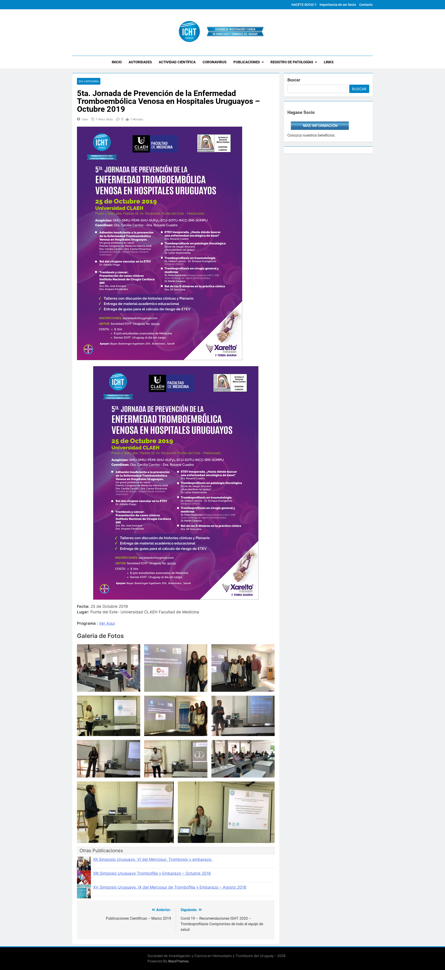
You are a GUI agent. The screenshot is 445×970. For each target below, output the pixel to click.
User (85, 119)
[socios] (319, 130)
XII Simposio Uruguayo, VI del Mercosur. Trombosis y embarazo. (152, 859)
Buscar (293, 79)
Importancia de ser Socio (338, 4)
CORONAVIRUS (214, 62)
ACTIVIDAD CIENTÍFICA (177, 62)
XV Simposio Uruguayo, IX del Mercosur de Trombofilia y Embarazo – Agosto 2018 (169, 887)
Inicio (117, 62)
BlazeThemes (178, 961)
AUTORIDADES (140, 62)
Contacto (366, 4)
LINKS (329, 62)
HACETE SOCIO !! (303, 4)
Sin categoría (89, 81)
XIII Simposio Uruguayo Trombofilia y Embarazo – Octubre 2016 (152, 873)
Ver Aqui (107, 623)
